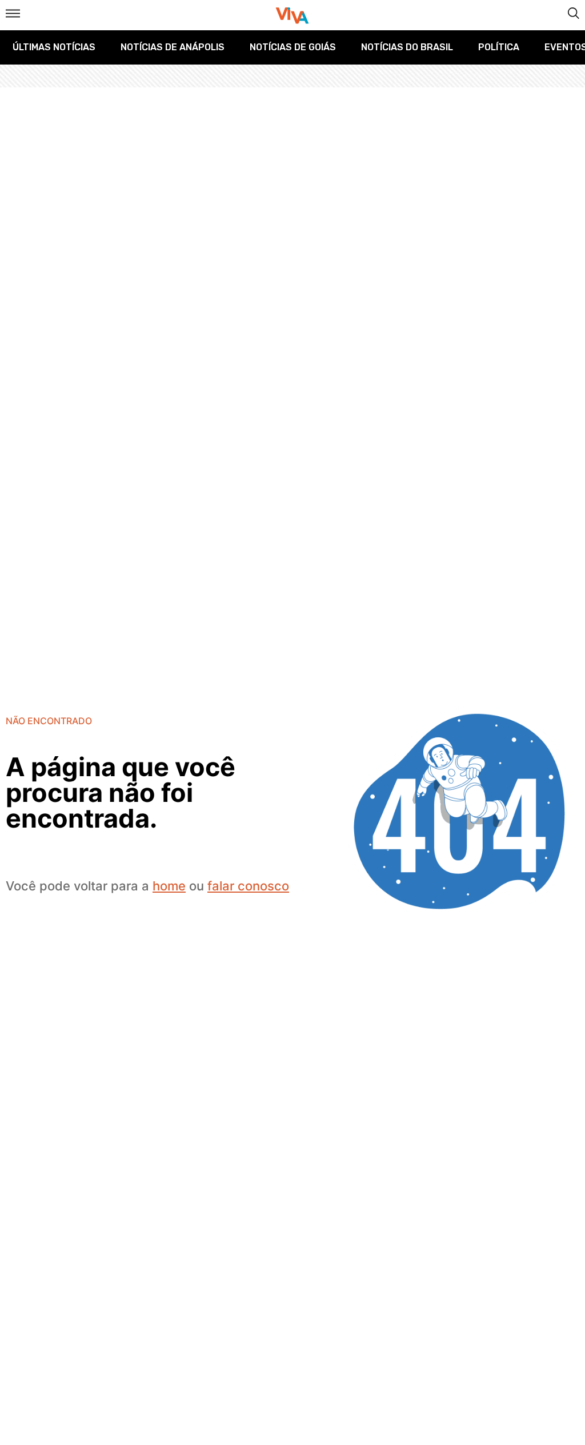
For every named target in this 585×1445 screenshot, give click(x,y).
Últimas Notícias (54, 47)
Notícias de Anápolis (173, 47)
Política (498, 47)
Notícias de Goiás (293, 47)
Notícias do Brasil (407, 47)
